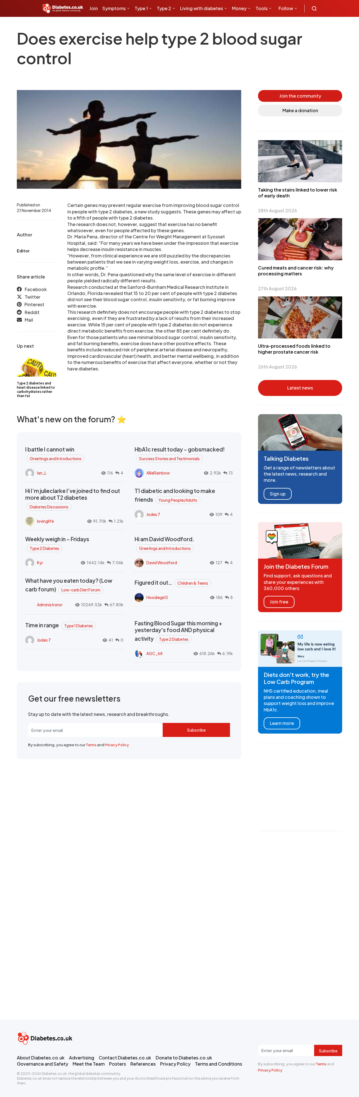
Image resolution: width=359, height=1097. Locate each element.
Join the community (300, 96)
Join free (279, 602)
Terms (91, 745)
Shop (118, 25)
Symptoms (114, 8)
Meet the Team (89, 1064)
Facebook (36, 289)
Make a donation (300, 110)
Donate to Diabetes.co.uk (184, 1058)
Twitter (32, 297)
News (97, 25)
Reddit (32, 312)
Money (239, 8)
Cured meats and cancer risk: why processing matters (296, 270)
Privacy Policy (117, 745)
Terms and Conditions (218, 1064)
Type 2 (164, 8)
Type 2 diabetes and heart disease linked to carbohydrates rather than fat (36, 389)
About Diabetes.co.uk (41, 1058)
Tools (262, 8)
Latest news (300, 388)
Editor (23, 250)
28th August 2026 (277, 210)
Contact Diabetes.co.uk (125, 1058)
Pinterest (34, 304)
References (143, 1064)
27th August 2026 (277, 288)
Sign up (278, 494)
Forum (135, 25)
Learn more (282, 723)
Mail (29, 320)
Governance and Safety (42, 1064)
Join (93, 8)
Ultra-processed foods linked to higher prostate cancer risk (294, 349)
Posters (117, 1064)
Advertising (81, 1058)
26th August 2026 (277, 367)
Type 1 (141, 8)
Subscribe (196, 729)
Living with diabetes (201, 8)
